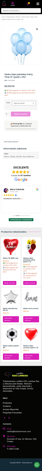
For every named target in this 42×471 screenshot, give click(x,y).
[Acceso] (12, 3)
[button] (37, 29)
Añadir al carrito (20, 114)
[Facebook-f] (4, 418)
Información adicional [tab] (11, 142)
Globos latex (25, 17)
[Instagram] (9, 418)
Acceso (12, 5)
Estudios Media (21, 465)
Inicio (3, 17)
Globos (18, 17)
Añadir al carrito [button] (9, 283)
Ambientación (10, 17)
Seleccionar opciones (8, 319)
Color (8, 102)
